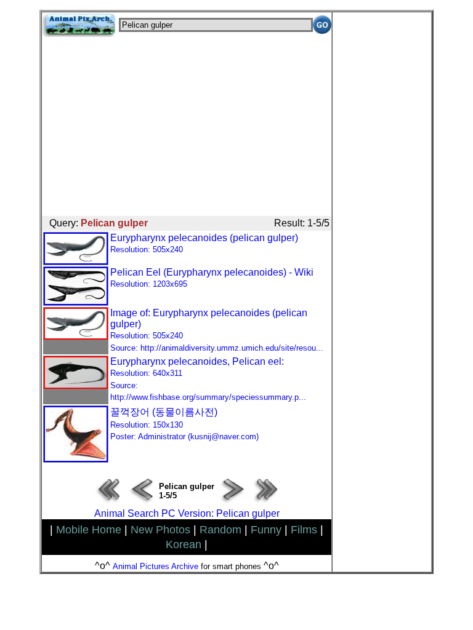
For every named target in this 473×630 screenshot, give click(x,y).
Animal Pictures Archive (155, 566)
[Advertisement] (186, 123)
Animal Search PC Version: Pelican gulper (187, 513)
